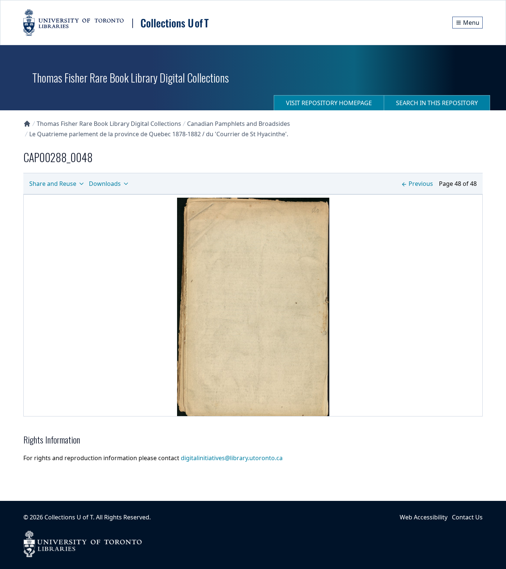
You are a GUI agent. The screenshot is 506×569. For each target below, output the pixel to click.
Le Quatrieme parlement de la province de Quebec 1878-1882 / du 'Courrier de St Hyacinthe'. (158, 134)
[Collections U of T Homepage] (27, 123)
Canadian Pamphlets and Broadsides (238, 124)
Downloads (105, 184)
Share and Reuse (52, 184)
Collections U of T (68, 517)
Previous (421, 184)
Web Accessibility (423, 517)
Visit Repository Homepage (329, 103)
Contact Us (467, 517)
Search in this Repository (437, 103)
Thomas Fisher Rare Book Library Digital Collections (109, 124)
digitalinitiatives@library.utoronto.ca (232, 458)
